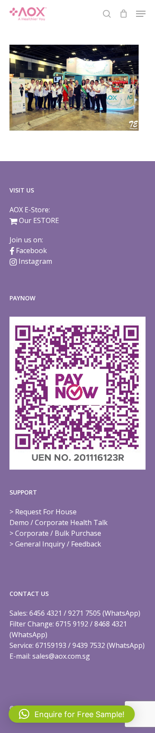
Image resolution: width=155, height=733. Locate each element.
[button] (141, 13)
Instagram (35, 261)
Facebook (31, 250)
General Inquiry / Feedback (58, 544)
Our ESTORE (39, 220)
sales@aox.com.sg (61, 656)
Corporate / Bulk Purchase (58, 533)
